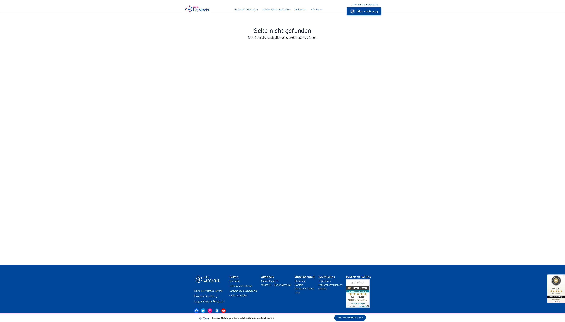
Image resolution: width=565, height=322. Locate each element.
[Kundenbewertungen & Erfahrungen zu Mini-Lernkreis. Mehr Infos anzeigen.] (358, 294)
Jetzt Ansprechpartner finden (350, 318)
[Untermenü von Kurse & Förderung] (257, 9)
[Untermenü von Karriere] (321, 9)
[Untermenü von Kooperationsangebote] (289, 9)
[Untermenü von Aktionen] (306, 9)
